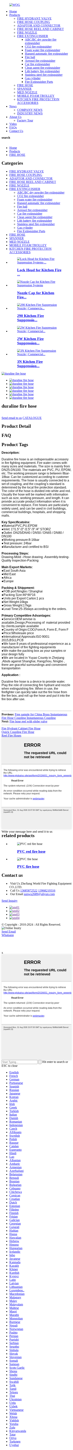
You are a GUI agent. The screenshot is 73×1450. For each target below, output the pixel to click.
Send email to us (12, 418)
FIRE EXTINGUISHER (32, 36)
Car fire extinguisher (37, 64)
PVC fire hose (28, 866)
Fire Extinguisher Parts (39, 81)
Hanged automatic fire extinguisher (46, 53)
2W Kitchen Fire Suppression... (30, 341)
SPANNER (24, 88)
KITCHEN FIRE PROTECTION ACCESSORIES (38, 101)
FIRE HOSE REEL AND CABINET (40, 29)
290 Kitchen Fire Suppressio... (30, 318)
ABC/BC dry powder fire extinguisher (40, 192)
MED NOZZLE (27, 92)
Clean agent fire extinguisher (42, 67)
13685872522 (28, 890)
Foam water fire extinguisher (42, 50)
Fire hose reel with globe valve (28, 721)
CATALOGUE (32, 418)
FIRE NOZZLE (27, 32)
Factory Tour (25, 120)
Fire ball (30, 57)
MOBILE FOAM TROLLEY (36, 95)
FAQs (13, 127)
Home (13, 11)
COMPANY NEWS (29, 110)
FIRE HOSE (25, 85)
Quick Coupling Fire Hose (18, 732)
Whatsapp (8, 935)
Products (14, 15)
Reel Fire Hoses (11, 735)
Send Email (9, 931)
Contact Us (16, 131)
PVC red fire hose (31, 851)
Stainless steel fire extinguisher (43, 74)
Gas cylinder (32, 78)
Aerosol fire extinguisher (40, 60)
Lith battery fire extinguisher (42, 71)
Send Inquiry (10, 900)
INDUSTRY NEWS (30, 113)
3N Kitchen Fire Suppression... (30, 364)
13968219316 (46, 890)
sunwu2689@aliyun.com (39, 894)
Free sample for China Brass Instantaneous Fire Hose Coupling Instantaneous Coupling (34, 716)
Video (13, 124)
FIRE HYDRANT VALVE (34, 18)
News (13, 106)
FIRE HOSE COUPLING (33, 22)
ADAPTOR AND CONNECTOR (38, 25)
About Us (15, 117)
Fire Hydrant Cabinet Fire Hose (21, 728)
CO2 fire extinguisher (38, 46)
